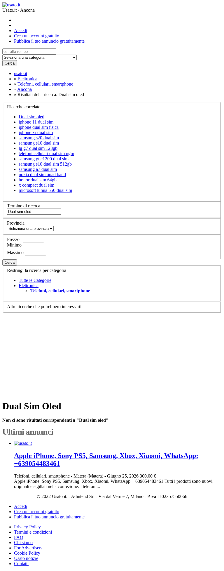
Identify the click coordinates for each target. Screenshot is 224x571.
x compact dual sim (36, 185)
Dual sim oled (31, 116)
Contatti (21, 563)
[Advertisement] (112, 354)
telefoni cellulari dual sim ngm (46, 153)
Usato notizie (26, 558)
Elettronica (28, 285)
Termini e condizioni (33, 532)
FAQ (18, 537)
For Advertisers (28, 547)
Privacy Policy (27, 526)
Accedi (20, 30)
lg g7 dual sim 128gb (38, 148)
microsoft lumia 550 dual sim (45, 190)
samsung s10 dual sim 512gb (45, 164)
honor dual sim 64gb (38, 179)
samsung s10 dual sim (39, 142)
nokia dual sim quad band (42, 174)
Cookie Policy (27, 553)
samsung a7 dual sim (38, 169)
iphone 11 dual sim (36, 121)
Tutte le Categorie (35, 280)
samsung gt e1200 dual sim (44, 158)
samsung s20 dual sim (39, 137)
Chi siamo (23, 542)
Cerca (10, 63)
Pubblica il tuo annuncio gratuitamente (49, 41)
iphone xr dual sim (36, 132)
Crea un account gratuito (36, 35)
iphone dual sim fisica (39, 127)
